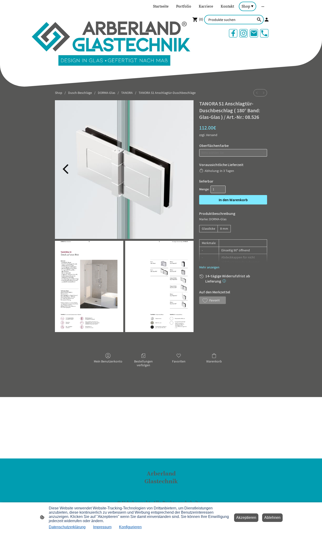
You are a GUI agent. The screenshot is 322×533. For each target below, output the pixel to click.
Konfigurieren (130, 527)
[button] (212, 300)
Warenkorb (214, 361)
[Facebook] (233, 33)
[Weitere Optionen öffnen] (263, 6)
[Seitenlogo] (161, 490)
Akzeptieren (246, 518)
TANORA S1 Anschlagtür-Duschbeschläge (167, 93)
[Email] (254, 33)
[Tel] (264, 33)
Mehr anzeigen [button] (209, 267)
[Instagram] (243, 33)
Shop (58, 93)
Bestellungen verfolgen (143, 363)
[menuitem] (257, 92)
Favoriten (179, 361)
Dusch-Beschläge (80, 93)
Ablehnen (272, 518)
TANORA (127, 93)
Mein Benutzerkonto (108, 361)
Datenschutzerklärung (67, 527)
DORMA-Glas (106, 93)
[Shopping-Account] (266, 19)
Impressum (102, 527)
